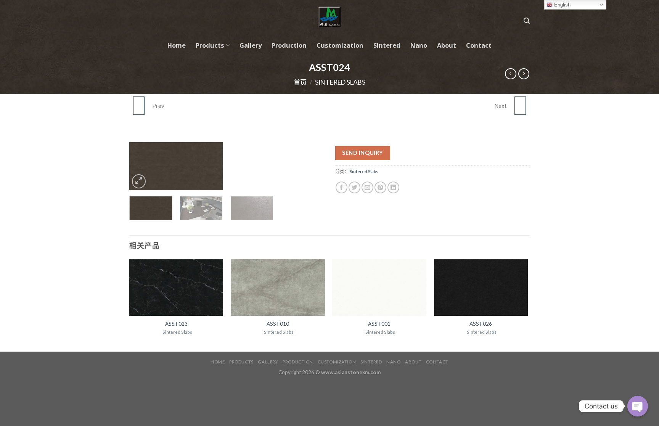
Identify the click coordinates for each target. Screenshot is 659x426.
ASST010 (278, 324)
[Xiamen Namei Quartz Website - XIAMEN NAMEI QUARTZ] (329, 17)
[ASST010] (278, 287)
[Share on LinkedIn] (393, 187)
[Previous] (141, 168)
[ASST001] (379, 287)
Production (289, 45)
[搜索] (527, 20)
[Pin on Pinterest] (380, 187)
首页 (300, 82)
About (446, 45)
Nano (418, 45)
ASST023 (176, 324)
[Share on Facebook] (341, 187)
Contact (479, 45)
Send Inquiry (362, 153)
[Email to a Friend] (367, 187)
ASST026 (480, 324)
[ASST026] (520, 105)
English (562, 5)
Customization (340, 45)
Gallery (250, 45)
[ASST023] (139, 105)
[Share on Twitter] (354, 187)
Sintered (386, 45)
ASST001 (379, 324)
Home (176, 45)
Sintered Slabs (340, 82)
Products (210, 45)
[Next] (211, 168)
